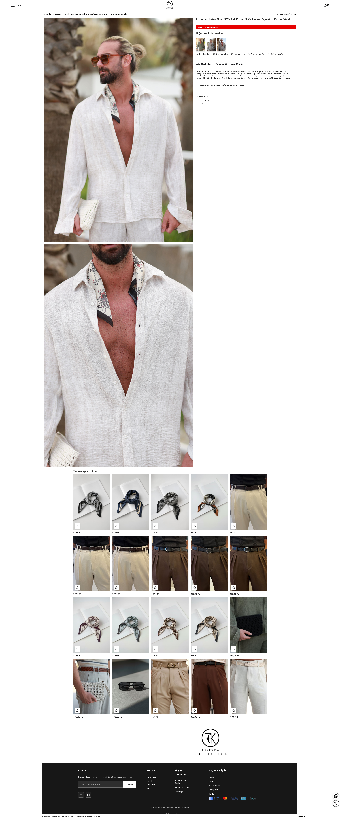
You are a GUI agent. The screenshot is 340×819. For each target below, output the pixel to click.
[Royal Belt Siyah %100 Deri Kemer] (209, 686)
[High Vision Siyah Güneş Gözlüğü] (130, 686)
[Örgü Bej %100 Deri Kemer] (248, 686)
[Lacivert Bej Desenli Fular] (130, 502)
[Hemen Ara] (336, 803)
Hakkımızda (151, 777)
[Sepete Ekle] (77, 526)
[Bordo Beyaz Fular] (91, 625)
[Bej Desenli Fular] (209, 625)
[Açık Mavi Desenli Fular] (130, 625)
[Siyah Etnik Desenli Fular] (169, 502)
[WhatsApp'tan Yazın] (336, 796)
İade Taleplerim (214, 785)
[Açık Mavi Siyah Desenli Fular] (91, 502)
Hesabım (212, 794)
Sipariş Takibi (214, 789)
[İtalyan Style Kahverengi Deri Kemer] (91, 563)
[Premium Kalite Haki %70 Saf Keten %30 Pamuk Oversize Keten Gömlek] (201, 45)
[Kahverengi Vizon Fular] (169, 625)
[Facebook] (88, 795)
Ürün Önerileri (238, 64)
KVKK (149, 788)
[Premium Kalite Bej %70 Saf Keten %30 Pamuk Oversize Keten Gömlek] (212, 45)
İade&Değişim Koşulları (180, 781)
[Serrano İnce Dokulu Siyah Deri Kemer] (209, 563)
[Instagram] (81, 795)
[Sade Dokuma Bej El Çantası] (91, 686)
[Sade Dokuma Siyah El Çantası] (248, 625)
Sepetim (212, 781)
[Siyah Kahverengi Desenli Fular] (209, 502)
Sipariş (211, 777)
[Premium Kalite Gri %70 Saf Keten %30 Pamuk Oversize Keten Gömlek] (222, 45)
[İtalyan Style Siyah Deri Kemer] (248, 563)
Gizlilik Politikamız (151, 782)
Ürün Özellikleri (203, 64)
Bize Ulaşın (179, 791)
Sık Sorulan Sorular (182, 787)
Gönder (129, 784)
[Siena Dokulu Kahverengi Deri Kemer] (248, 502)
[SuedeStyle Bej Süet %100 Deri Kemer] (169, 686)
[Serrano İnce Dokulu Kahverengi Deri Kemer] (130, 563)
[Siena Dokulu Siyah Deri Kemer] (169, 563)
